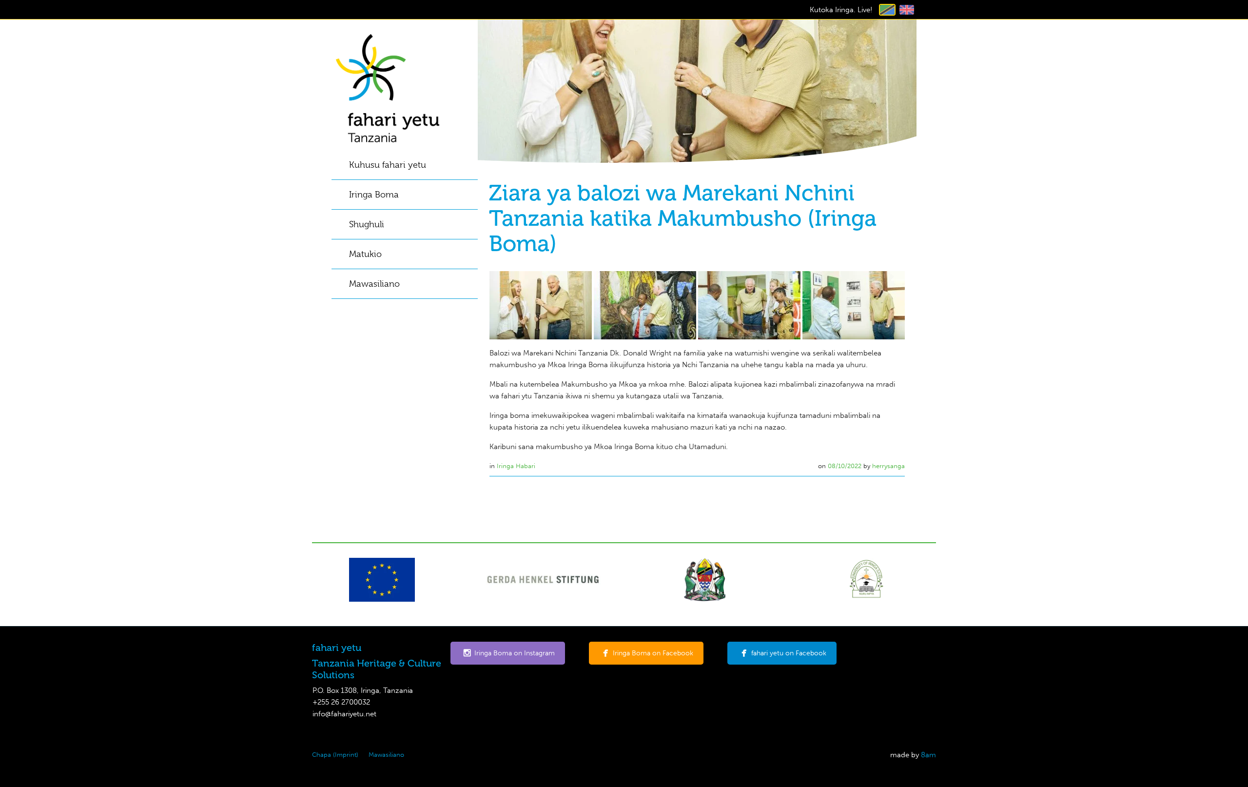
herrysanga (888, 466)
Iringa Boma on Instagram (514, 653)
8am (928, 754)
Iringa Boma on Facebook (653, 653)
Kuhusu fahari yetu (387, 165)
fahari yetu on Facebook (788, 653)
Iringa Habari (516, 466)
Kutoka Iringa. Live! (841, 9)
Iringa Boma (374, 194)
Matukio (365, 254)
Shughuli (366, 224)
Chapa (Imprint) (335, 754)
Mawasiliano (374, 284)
